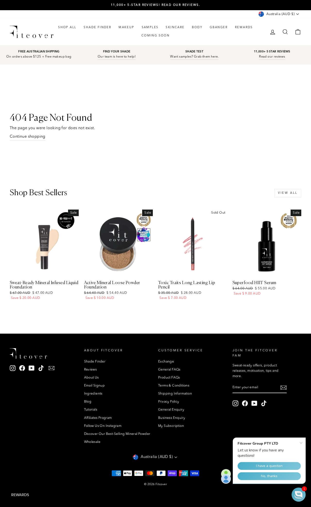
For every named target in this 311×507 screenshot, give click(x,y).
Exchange (166, 361)
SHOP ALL (67, 27)
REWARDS (244, 27)
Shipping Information (175, 393)
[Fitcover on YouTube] (32, 368)
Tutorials (90, 409)
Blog (88, 401)
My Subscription (171, 426)
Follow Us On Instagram (103, 426)
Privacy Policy (168, 401)
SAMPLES (150, 27)
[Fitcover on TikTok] (41, 368)
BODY (197, 27)
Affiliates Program (98, 418)
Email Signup (94, 385)
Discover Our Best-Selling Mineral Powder (117, 434)
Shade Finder (95, 361)
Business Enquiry (171, 418)
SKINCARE (175, 27)
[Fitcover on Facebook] (22, 368)
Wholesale (92, 442)
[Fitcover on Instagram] (13, 368)
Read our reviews (272, 56)
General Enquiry (171, 409)
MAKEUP (126, 27)
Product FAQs (169, 377)
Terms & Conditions (173, 385)
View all (288, 193)
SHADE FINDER (97, 27)
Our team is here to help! (117, 56)
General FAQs (169, 369)
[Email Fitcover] (51, 368)
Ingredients (93, 393)
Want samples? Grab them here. (194, 56)
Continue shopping (27, 137)
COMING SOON (155, 35)
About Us (91, 377)
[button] (299, 495)
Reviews (90, 369)
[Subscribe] (283, 388)
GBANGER (219, 27)
